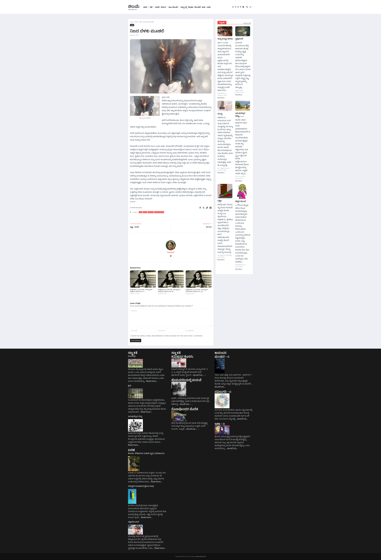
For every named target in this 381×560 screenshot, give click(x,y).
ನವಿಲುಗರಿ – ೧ (223, 391)
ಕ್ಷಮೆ (129, 385)
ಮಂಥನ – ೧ (222, 356)
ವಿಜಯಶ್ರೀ (132, 356)
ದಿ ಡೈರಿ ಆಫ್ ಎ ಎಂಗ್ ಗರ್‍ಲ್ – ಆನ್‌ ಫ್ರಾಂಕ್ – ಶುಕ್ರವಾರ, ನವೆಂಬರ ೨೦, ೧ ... (141, 290)
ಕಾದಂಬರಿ (220, 353)
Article (145, 212)
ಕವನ (145, 7)
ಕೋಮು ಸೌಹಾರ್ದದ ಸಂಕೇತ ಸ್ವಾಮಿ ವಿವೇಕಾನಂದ (146, 453)
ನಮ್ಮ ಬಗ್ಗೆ (184, 7)
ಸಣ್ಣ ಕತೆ (132, 353)
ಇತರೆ (140, 22)
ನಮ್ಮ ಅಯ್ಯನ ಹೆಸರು (225, 38)
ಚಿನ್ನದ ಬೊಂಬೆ (240, 201)
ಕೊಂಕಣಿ (197, 7)
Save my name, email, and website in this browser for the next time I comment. (167, 335)
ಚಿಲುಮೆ (133, 6)
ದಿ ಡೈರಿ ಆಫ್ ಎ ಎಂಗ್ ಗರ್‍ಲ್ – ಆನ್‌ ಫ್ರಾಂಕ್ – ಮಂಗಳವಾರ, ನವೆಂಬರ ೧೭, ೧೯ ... (197, 290)
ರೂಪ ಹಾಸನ (170, 252)
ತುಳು (203, 7)
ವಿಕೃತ (219, 200)
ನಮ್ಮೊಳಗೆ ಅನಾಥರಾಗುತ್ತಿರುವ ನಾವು (141, 486)
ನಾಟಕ (157, 7)
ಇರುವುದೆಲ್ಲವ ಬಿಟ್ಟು (135, 416)
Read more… (151, 381)
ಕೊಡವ (190, 7)
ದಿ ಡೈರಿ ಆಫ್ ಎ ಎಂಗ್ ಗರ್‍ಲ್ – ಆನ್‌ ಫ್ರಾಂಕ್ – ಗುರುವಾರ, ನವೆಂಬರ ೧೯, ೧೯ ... (169, 290)
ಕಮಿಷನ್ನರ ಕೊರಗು (182, 356)
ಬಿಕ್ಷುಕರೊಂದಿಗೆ (133, 521)
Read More (221, 98)
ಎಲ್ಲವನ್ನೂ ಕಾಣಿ (247, 23)
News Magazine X (201, 556)
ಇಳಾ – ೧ (220, 424)
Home (132, 22)
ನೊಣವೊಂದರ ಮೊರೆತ (184, 409)
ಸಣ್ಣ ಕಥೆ (221, 23)
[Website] (170, 256)
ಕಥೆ (151, 7)
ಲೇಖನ (163, 7)
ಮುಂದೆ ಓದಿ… (199, 375)
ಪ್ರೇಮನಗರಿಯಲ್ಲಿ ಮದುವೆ (186, 380)
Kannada (150, 212)
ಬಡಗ (209, 7)
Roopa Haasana (159, 212)
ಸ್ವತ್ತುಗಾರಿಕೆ (239, 38)
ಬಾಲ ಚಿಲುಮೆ (173, 7)
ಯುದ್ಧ (219, 113)
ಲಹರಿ (140, 212)
